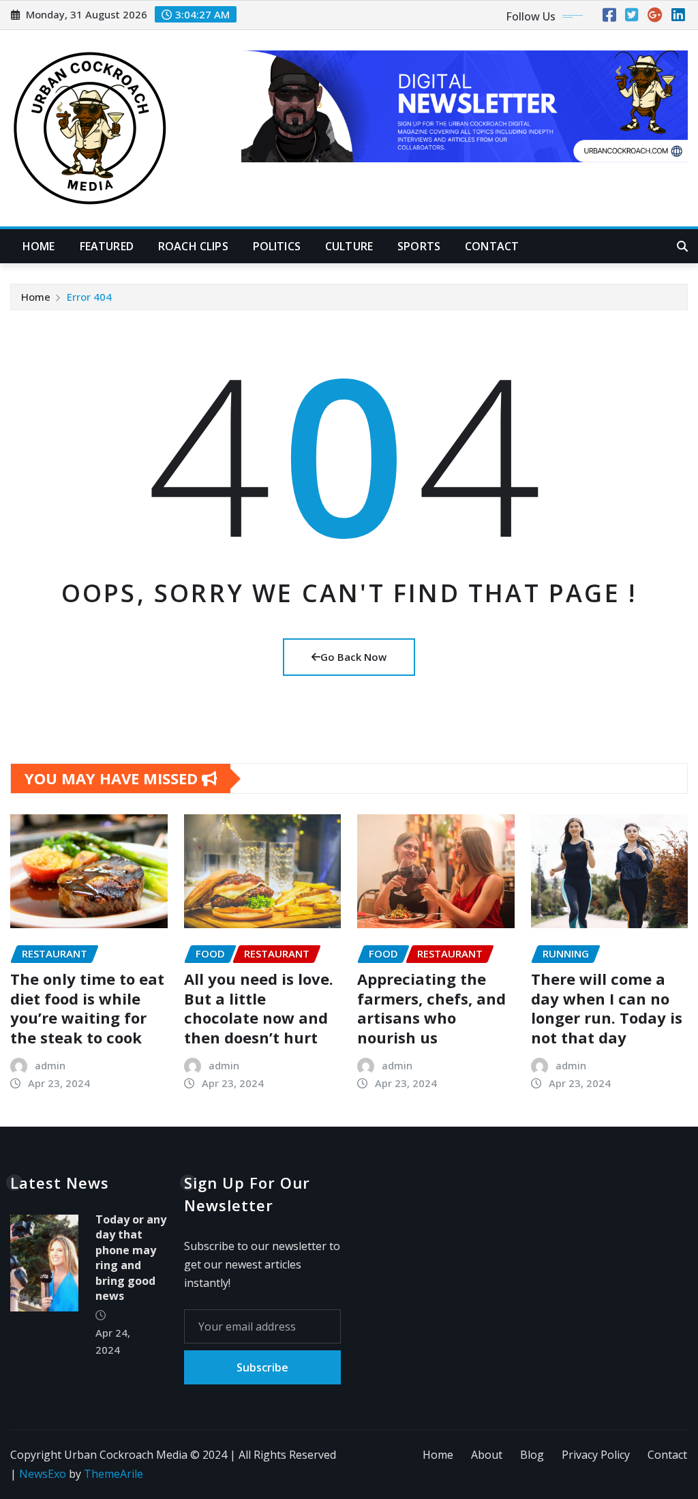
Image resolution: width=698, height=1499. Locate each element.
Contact (492, 246)
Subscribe (262, 1367)
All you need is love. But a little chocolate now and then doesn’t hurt (258, 1008)
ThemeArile (113, 1473)
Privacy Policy (596, 1454)
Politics (277, 246)
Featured (107, 246)
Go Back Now (353, 657)
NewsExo (42, 1473)
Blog (532, 1454)
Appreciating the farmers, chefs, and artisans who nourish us (431, 1008)
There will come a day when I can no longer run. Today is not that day (606, 1008)
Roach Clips (193, 246)
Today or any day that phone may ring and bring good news (130, 1257)
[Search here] (682, 246)
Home (38, 246)
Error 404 (89, 296)
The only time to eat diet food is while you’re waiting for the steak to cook (87, 1008)
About (486, 1454)
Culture (349, 246)
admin (50, 1065)
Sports (418, 246)
